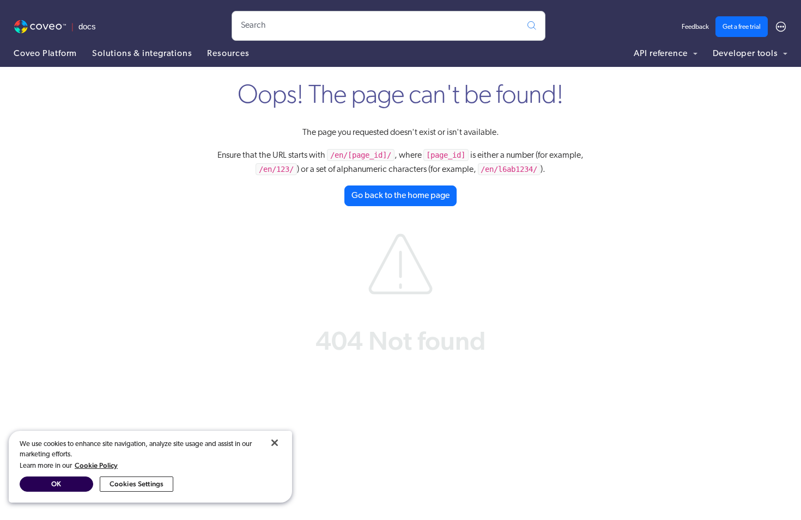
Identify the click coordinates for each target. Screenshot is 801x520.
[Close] (275, 443)
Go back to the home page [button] (400, 195)
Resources (228, 53)
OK (56, 484)
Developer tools (746, 53)
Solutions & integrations (142, 53)
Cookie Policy (96, 465)
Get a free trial (742, 27)
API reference (662, 53)
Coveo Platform (45, 53)
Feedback (695, 27)
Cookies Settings (136, 484)
